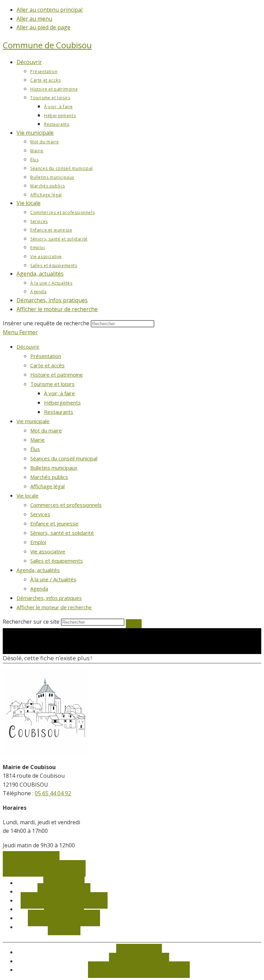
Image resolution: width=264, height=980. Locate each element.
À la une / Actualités (53, 579)
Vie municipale (33, 421)
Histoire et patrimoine (56, 374)
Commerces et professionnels (66, 504)
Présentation (45, 356)
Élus (35, 449)
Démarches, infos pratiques (49, 597)
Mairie (37, 439)
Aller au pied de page (43, 27)
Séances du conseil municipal (63, 458)
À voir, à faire (59, 393)
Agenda (39, 588)
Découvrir (28, 346)
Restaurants (58, 411)
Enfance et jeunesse (54, 523)
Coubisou (47, 45)
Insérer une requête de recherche (46, 323)
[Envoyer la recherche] (134, 623)
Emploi (38, 542)
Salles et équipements (56, 560)
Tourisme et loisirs (52, 383)
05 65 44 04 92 (53, 793)
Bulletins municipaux (53, 467)
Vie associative (47, 551)
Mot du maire (46, 430)
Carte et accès (47, 365)
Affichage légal (47, 486)
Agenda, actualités (38, 569)
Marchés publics (49, 476)
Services (40, 514)
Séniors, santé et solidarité (62, 532)
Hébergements (62, 402)
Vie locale (27, 495)
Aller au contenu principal (49, 9)
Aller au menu (34, 18)
